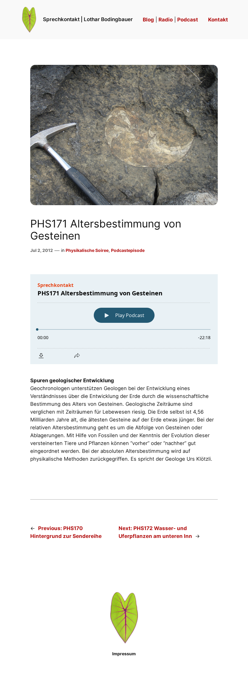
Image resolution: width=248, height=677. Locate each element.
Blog (148, 20)
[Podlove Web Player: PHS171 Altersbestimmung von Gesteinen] (124, 319)
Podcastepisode (128, 250)
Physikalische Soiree (87, 250)
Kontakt (218, 20)
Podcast (187, 20)
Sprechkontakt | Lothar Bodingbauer (88, 19)
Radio (165, 20)
